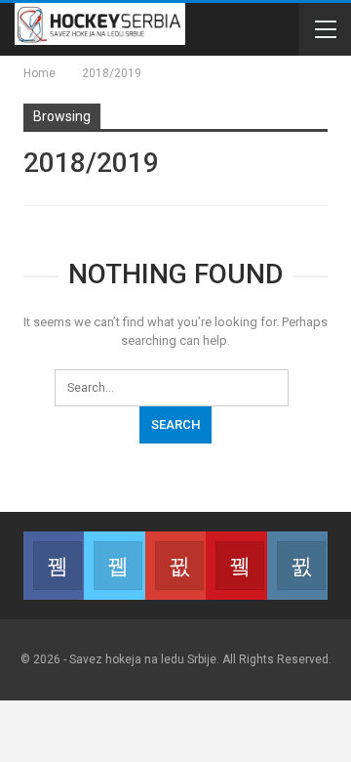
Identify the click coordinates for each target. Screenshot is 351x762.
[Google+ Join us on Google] (175, 565)
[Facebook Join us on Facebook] (53, 565)
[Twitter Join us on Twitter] (114, 565)
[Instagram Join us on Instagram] (297, 565)
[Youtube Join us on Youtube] (235, 565)
